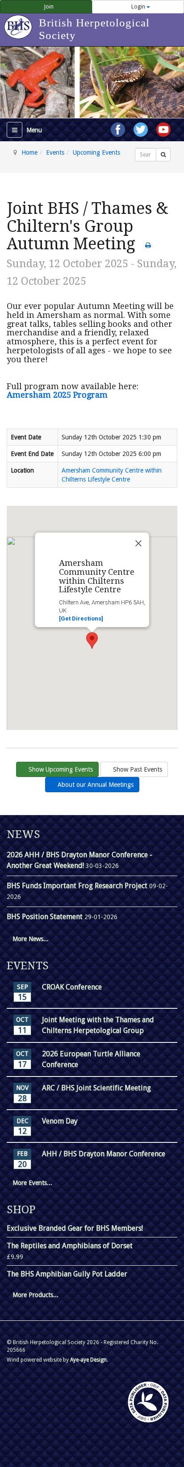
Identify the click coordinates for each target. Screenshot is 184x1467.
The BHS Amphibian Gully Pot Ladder (67, 1274)
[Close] (138, 543)
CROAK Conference (72, 987)
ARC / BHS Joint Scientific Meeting (96, 1088)
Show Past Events (136, 769)
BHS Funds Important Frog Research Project (78, 885)
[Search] (163, 154)
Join (48, 7)
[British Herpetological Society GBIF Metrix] (148, 1402)
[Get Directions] (81, 618)
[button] (92, 640)
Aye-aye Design (88, 1360)
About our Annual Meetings (95, 784)
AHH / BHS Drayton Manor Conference (103, 1154)
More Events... (32, 1182)
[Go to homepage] (19, 22)
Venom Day (60, 1121)
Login (138, 7)
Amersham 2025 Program (57, 394)
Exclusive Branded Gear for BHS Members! (75, 1228)
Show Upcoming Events (60, 769)
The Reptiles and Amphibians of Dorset (70, 1245)
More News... (31, 938)
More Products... (36, 1294)
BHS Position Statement (45, 916)
